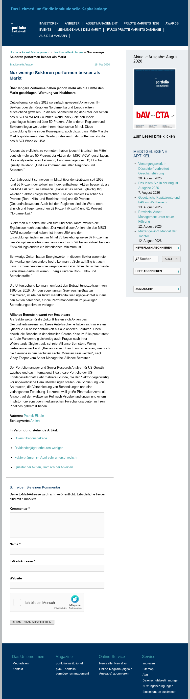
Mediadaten (21, 663)
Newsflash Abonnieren (154, 247)
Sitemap (148, 669)
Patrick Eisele (34, 416)
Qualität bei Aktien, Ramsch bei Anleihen (44, 467)
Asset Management (35, 52)
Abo (145, 675)
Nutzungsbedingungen (157, 686)
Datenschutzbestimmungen (160, 680)
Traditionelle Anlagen (68, 52)
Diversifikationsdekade (31, 438)
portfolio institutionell (70, 663)
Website (16, 578)
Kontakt (18, 669)
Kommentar (20, 508)
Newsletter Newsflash (113, 663)
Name (15, 544)
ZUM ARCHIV (144, 288)
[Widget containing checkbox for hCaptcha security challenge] (47, 602)
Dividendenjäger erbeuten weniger (39, 448)
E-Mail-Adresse (22, 561)
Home (14, 52)
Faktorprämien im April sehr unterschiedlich (45, 457)
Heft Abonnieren (149, 271)
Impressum (149, 663)
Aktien (35, 421)
